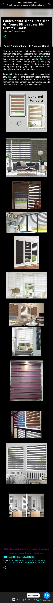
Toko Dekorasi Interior (27, 3)
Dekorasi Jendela (12, 557)
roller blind (28, 557)
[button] (4, 36)
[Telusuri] (49, 4)
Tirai (10, 77)
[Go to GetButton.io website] (47, 600)
